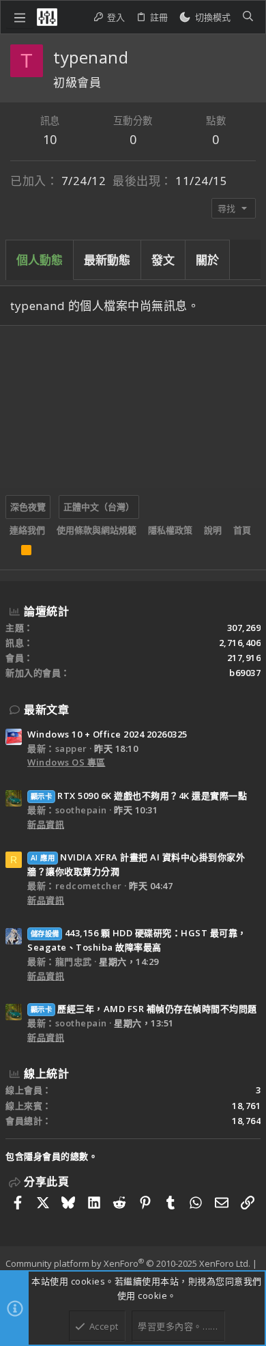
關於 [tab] (207, 260)
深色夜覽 (28, 507)
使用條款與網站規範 (96, 530)
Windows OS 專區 (66, 762)
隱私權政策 (170, 530)
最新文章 (46, 709)
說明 (213, 530)
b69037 (245, 673)
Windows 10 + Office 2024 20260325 (107, 734)
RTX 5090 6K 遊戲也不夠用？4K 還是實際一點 (139, 795)
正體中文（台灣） (98, 507)
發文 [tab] (163, 260)
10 (50, 139)
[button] (19, 17)
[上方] (9, 553)
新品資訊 (45, 824)
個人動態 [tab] (39, 260)
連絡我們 (27, 530)
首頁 (242, 530)
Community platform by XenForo (127, 1263)
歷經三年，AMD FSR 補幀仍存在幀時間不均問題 (144, 1009)
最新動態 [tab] (107, 260)
